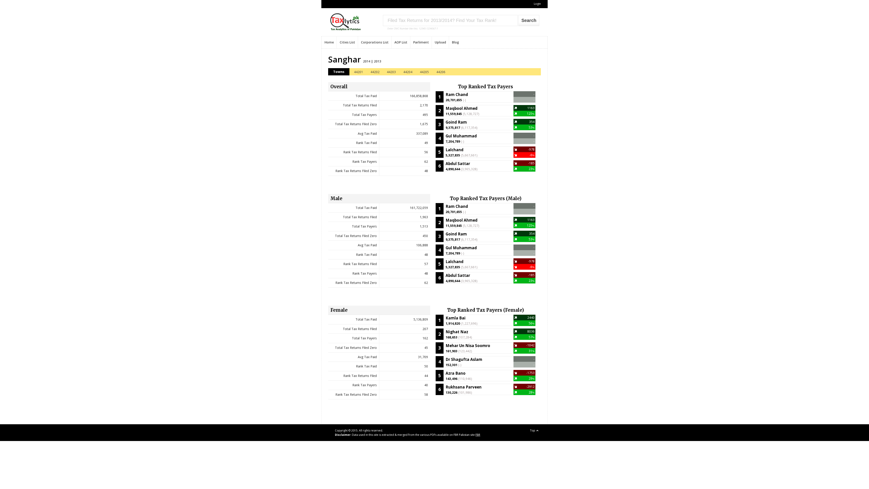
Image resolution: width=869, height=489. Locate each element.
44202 (375, 72)
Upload (440, 42)
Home (329, 42)
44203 (391, 72)
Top (532, 430)
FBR (477, 435)
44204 (407, 72)
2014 (366, 61)
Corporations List (375, 42)
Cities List (347, 42)
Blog (455, 42)
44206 (440, 72)
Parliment (421, 42)
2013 (377, 61)
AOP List (400, 42)
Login (537, 4)
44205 (424, 72)
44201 (358, 72)
